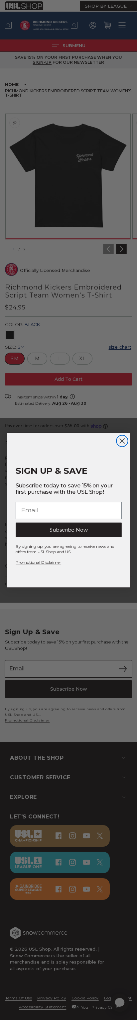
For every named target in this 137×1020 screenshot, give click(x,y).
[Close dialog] (122, 441)
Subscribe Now (68, 529)
